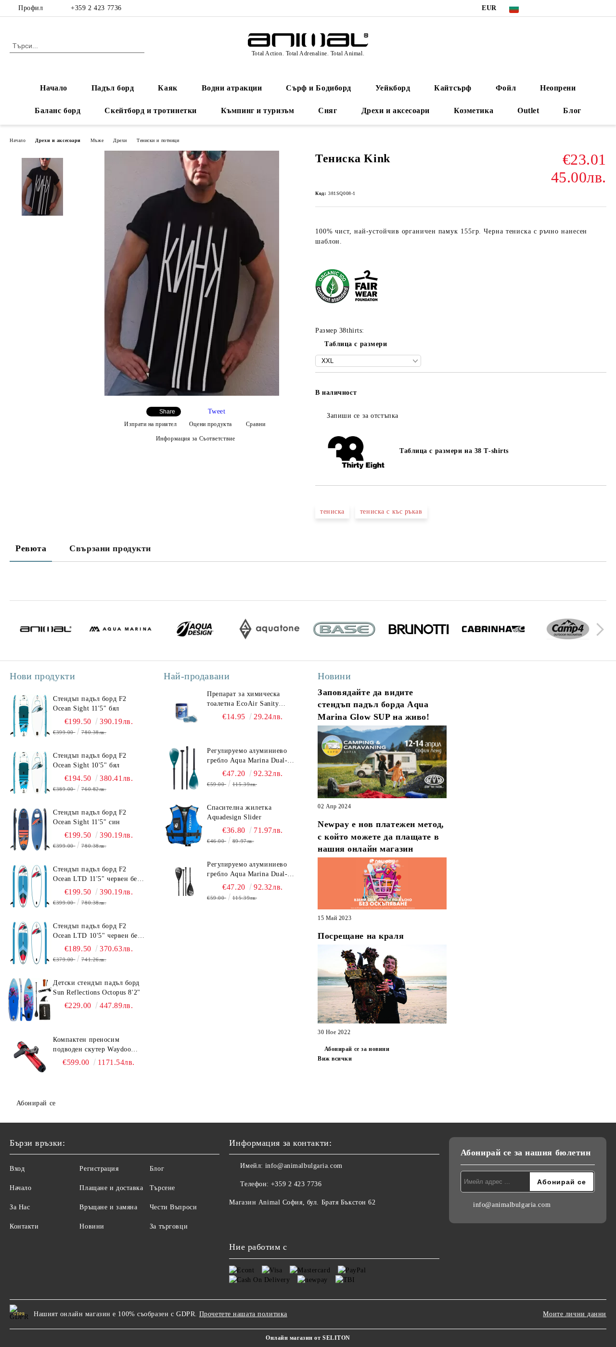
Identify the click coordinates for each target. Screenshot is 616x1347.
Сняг (327, 110)
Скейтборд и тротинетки (150, 110)
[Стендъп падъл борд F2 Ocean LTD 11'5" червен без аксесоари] (30, 886)
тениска (332, 511)
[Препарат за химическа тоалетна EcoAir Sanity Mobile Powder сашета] (184, 711)
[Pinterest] (601, 8)
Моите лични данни (574, 1314)
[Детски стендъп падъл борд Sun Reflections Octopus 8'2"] (30, 1000)
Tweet (217, 411)
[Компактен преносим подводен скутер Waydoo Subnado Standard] (30, 1056)
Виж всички (335, 1058)
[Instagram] (572, 8)
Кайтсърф (452, 88)
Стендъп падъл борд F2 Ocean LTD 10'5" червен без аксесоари (97, 931)
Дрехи (120, 140)
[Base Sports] (344, 631)
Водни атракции (232, 88)
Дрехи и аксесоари (395, 110)
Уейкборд (392, 88)
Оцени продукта (210, 424)
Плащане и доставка (111, 1188)
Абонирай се (36, 1103)
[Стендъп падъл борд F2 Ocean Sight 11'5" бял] (30, 716)
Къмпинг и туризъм (258, 110)
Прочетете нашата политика (243, 1314)
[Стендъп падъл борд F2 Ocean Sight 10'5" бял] (30, 772)
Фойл (506, 88)
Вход (17, 1168)
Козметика (473, 110)
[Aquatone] (269, 630)
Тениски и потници (158, 140)
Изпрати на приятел (150, 424)
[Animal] (45, 631)
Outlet (528, 110)
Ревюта (30, 548)
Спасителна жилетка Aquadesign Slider (239, 812)
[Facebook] (543, 8)
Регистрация (98, 1168)
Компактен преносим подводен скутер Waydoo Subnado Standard (92, 1045)
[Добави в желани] (599, 396)
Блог (572, 110)
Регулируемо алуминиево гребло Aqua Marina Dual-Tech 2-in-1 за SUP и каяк (247, 756)
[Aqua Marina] (120, 630)
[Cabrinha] (493, 631)
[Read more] (382, 763)
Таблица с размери (355, 344)
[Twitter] (557, 8)
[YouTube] (586, 8)
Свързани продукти (110, 548)
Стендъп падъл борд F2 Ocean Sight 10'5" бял (90, 760)
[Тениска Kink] (191, 393)
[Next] (597, 629)
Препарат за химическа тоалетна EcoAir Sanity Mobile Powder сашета (243, 699)
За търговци (169, 1226)
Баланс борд (57, 110)
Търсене (162, 1188)
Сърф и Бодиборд (318, 88)
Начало (53, 88)
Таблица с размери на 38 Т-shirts (451, 450)
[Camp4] (568, 630)
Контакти (24, 1226)
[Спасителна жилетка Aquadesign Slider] (184, 824)
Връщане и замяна (108, 1207)
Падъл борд (112, 88)
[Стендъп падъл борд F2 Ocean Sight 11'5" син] (30, 829)
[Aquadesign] (195, 630)
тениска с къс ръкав (391, 511)
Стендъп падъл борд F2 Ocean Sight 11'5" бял (90, 703)
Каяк (167, 88)
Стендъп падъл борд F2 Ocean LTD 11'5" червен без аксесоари (97, 875)
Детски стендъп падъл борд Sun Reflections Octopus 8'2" (97, 987)
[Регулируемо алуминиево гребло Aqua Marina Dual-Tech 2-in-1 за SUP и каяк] (184, 768)
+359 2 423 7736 (96, 8)
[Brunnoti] (418, 631)
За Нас (20, 1207)
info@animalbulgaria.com (304, 1165)
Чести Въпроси (173, 1207)
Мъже (96, 140)
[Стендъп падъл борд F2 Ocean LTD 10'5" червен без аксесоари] (30, 943)
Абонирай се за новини (356, 1049)
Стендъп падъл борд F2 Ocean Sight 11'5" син (90, 817)
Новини (91, 1226)
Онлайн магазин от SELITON (308, 1337)
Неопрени (558, 88)
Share (167, 411)
